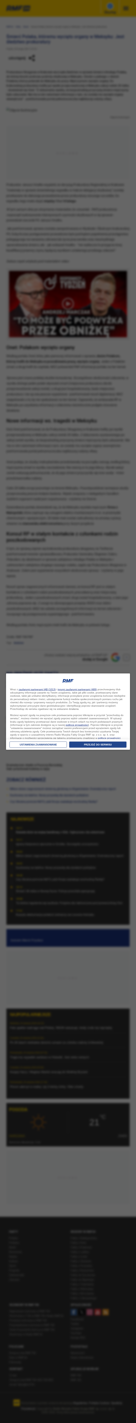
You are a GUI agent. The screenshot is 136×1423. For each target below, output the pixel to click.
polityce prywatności (77, 724)
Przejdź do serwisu (98, 744)
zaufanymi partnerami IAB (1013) (37, 689)
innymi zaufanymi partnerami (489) (77, 689)
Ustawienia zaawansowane (38, 744)
